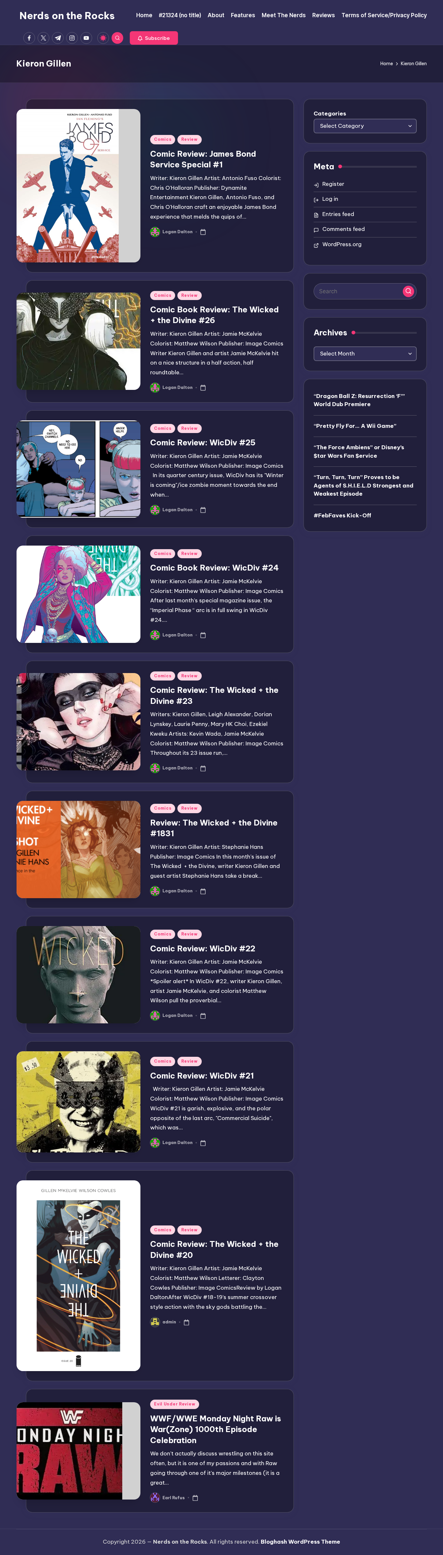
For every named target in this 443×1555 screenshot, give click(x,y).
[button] (154, 38)
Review (189, 139)
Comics (162, 139)
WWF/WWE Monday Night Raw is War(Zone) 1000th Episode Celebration (215, 1429)
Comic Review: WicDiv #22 (202, 948)
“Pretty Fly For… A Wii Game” (355, 425)
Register (333, 183)
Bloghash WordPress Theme (300, 1541)
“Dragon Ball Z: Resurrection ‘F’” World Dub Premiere (359, 400)
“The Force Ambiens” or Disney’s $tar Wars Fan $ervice (359, 451)
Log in (330, 198)
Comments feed (343, 229)
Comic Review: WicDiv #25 (203, 442)
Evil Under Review (174, 1404)
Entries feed (338, 214)
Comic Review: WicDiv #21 (202, 1075)
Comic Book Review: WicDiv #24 (214, 568)
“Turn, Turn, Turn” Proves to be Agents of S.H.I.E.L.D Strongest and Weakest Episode (363, 485)
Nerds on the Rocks (67, 15)
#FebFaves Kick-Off (342, 515)
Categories (330, 113)
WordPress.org (342, 244)
